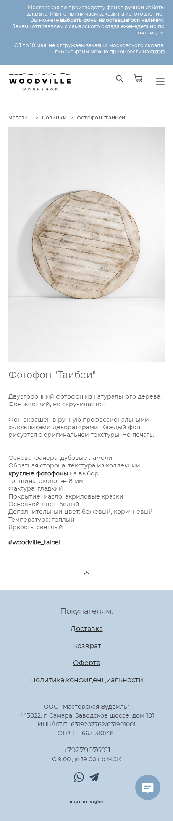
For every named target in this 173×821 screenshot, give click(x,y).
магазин (19, 117)
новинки (54, 117)
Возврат (86, 646)
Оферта (86, 663)
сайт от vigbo (86, 802)
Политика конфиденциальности (86, 680)
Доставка (87, 629)
